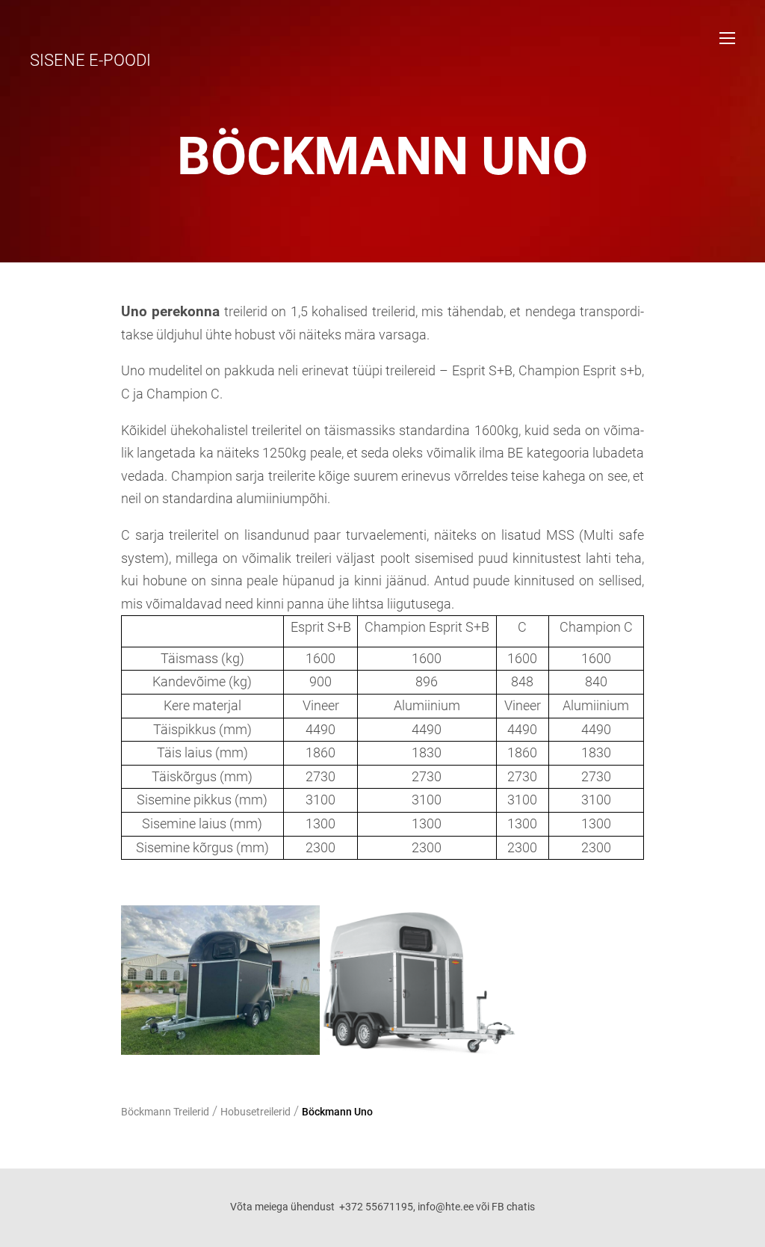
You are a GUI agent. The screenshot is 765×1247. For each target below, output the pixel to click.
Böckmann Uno (337, 1112)
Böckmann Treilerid (165, 1112)
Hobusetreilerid (255, 1112)
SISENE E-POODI (90, 60)
